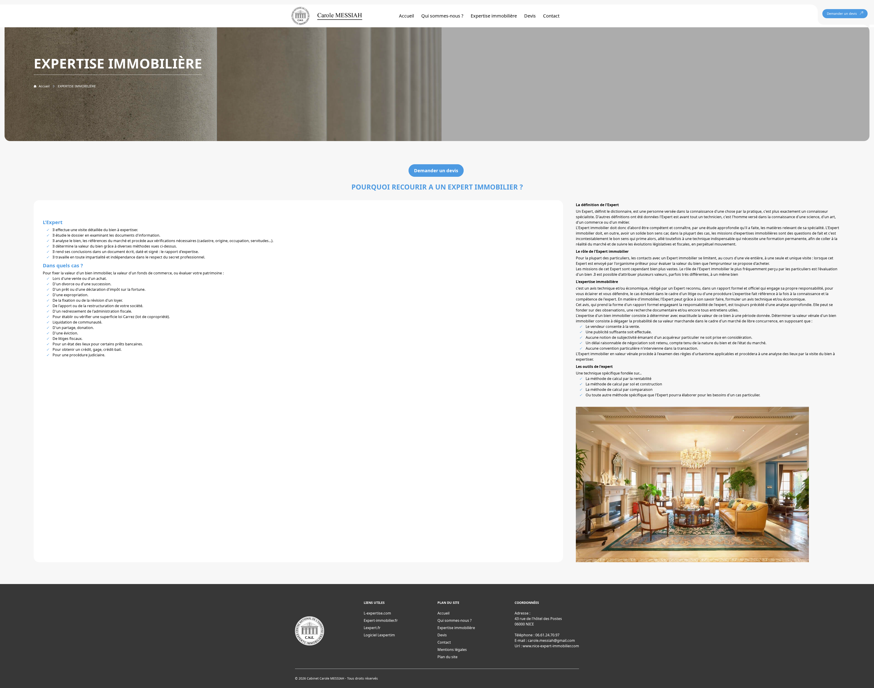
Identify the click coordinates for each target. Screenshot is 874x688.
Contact (551, 16)
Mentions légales (452, 649)
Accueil (406, 16)
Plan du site (447, 656)
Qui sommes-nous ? (442, 16)
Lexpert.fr (372, 627)
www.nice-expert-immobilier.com (551, 645)
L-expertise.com (377, 613)
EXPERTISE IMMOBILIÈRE (77, 86)
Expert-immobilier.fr (381, 620)
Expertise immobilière (494, 16)
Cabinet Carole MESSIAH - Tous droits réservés (342, 678)
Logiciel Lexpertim (379, 634)
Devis (530, 16)
